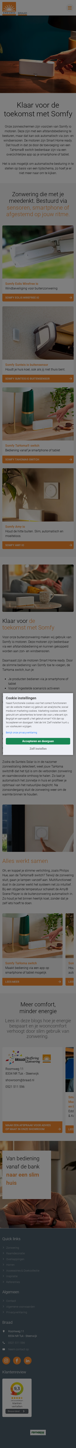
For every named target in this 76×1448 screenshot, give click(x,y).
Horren (10, 1264)
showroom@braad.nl (19, 1080)
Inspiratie (12, 1276)
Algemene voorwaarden (20, 1306)
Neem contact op (18, 1349)
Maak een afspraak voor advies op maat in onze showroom (28, 1127)
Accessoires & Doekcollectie (22, 1270)
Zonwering (12, 1247)
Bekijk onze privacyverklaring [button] (21, 732)
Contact (11, 1300)
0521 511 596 (15, 1087)
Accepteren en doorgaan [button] (38, 741)
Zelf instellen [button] (38, 748)
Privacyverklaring (16, 1312)
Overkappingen (15, 1259)
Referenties (13, 1282)
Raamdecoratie (15, 1253)
